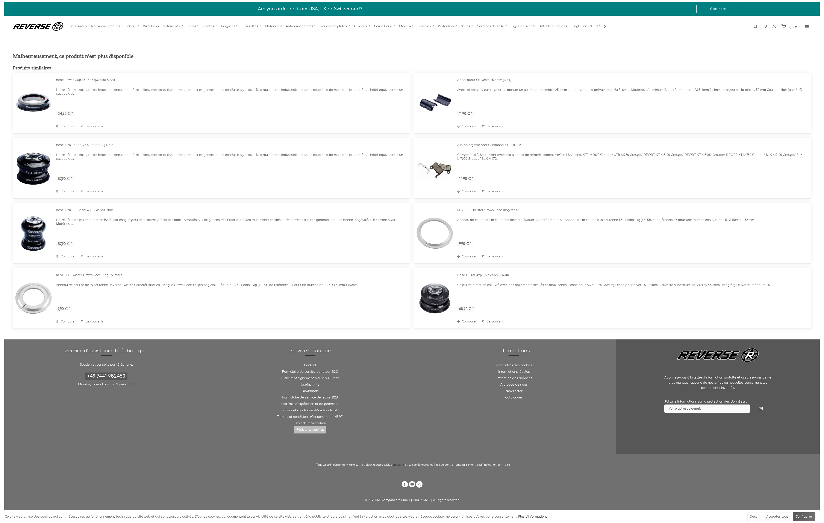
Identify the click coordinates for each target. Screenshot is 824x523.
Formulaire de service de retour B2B (310, 397)
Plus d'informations (532, 516)
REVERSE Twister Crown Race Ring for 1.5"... (489, 210)
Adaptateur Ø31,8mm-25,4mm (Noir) (484, 80)
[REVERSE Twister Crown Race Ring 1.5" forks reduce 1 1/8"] (33, 298)
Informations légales (514, 371)
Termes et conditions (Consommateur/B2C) (310, 416)
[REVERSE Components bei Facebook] (404, 485)
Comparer (68, 126)
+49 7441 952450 (106, 376)
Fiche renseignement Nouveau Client (310, 378)
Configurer (803, 516)
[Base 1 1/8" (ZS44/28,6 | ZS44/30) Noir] (33, 168)
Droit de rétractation (310, 423)
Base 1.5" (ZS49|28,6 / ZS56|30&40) (483, 275)
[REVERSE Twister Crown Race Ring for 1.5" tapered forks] (435, 233)
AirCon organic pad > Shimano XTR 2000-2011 (490, 145)
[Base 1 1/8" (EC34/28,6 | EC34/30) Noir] (33, 233)
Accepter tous (777, 516)
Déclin (755, 516)
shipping (399, 464)
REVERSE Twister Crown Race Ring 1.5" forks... (90, 275)
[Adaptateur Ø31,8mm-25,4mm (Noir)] (435, 103)
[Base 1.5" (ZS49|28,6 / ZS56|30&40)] (435, 298)
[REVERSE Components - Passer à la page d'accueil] (38, 26)
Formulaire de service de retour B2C (310, 371)
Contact (310, 365)
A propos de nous (514, 384)
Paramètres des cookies (513, 365)
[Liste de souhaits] (764, 26)
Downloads (310, 391)
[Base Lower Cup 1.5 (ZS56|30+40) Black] (33, 103)
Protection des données (513, 378)
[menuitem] (78, 26)
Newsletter (514, 391)
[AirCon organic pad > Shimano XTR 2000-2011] (435, 168)
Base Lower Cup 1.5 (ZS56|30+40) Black (85, 80)
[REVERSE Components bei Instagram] (419, 485)
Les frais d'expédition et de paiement (310, 404)
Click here (718, 9)
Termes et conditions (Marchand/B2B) (310, 410)
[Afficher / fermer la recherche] (755, 26)
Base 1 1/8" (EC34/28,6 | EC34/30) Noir (84, 210)
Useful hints (310, 384)
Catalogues (514, 397)
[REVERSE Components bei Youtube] (412, 485)
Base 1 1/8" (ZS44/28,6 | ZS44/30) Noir (84, 145)
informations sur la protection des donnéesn (711, 401)
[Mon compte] (774, 26)
